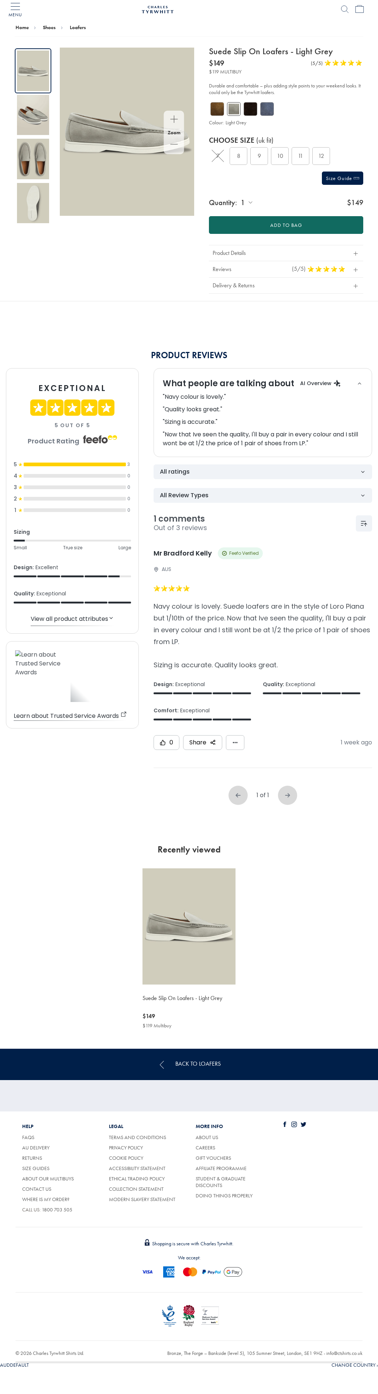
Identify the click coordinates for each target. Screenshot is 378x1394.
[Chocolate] (250, 109)
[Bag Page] (359, 9)
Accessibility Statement (137, 1168)
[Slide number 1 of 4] (33, 71)
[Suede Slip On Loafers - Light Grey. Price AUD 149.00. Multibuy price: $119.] (189, 926)
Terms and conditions (137, 1137)
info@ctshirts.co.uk (344, 1353)
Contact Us (36, 1189)
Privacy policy (126, 1147)
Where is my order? (45, 1199)
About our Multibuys (48, 1178)
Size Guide (340, 178)
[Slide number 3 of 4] (33, 159)
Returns (32, 1158)
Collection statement (136, 1189)
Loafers (78, 27)
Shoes (49, 27)
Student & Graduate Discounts (220, 1182)
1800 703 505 (57, 1209)
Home (22, 27)
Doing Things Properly (224, 1195)
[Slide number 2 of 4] (33, 115)
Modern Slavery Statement (142, 1199)
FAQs (28, 1137)
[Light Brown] (217, 109)
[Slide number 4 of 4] (33, 203)
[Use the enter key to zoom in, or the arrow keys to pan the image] (174, 120)
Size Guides (35, 1168)
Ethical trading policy (137, 1178)
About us (207, 1137)
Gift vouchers (213, 1158)
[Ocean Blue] (267, 109)
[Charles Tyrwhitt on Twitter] (305, 1124)
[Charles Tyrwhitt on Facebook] (286, 1124)
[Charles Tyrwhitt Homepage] (157, 8)
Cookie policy (126, 1158)
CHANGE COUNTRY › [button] (354, 1365)
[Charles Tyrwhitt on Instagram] (296, 1124)
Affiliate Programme (221, 1168)
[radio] (218, 156)
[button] (286, 253)
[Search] (344, 9)
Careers (205, 1147)
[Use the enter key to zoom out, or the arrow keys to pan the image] (174, 145)
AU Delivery (35, 1147)
